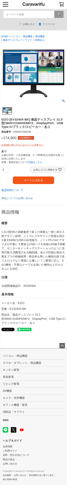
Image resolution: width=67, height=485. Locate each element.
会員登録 (7, 446)
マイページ (49, 24)
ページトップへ (62, 345)
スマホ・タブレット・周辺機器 (22, 362)
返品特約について (12, 190)
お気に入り (29, 24)
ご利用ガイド (10, 450)
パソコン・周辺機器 (21, 36)
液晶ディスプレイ (12, 40)
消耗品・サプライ (14, 411)
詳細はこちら (35, 162)
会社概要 (7, 475)
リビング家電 (11, 383)
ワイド (28, 40)
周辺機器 (40, 36)
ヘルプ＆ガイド (12, 440)
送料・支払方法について (16, 455)
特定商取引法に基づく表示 (41, 475)
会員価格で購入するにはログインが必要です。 (23, 145)
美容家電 (8, 376)
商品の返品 (9, 459)
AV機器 (7, 390)
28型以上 (40, 40)
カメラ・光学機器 (14, 397)
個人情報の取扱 (10, 479)
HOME (4, 36)
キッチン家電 (11, 369)
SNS (6, 420)
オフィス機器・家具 (15, 404)
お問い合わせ (10, 463)
